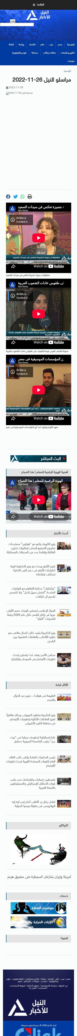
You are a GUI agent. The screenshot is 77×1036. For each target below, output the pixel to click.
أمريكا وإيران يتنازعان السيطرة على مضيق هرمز (39, 877)
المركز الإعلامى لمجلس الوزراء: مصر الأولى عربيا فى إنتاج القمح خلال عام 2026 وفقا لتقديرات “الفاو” (31, 615)
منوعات (71, 61)
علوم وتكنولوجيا (19, 53)
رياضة (21, 44)
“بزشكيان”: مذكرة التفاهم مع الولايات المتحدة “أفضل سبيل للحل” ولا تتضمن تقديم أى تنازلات (32, 593)
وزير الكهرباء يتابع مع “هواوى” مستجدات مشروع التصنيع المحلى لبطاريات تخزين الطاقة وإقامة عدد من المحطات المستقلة (31, 548)
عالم (42, 44)
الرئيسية (71, 44)
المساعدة (42, 988)
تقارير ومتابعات (68, 53)
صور (20, 981)
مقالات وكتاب (49, 53)
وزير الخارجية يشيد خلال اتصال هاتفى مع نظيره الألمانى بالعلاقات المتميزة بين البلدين (31, 637)
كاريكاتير (63, 825)
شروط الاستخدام (17, 986)
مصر (60, 44)
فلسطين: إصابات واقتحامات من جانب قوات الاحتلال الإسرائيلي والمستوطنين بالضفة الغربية (33, 784)
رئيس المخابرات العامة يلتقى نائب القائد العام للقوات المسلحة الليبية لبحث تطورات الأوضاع (30, 761)
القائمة (40, 4)
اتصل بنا (33, 988)
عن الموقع (63, 986)
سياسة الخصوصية (49, 986)
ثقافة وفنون (18, 979)
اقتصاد (32, 44)
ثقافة (11, 44)
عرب (51, 44)
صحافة (35, 53)
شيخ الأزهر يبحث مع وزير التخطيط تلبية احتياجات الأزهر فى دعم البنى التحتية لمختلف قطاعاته (32, 570)
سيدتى (44, 981)
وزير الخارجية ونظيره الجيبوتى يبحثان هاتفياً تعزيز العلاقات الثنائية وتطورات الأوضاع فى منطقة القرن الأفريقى (31, 719)
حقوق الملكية (33, 986)
